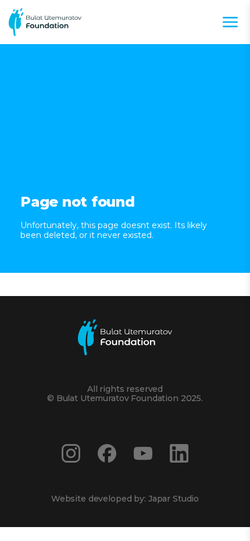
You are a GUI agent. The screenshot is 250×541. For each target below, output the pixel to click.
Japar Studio (173, 498)
